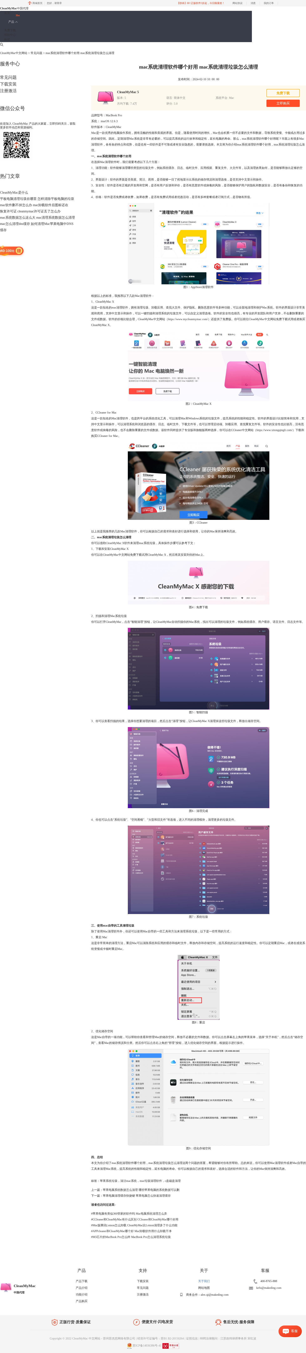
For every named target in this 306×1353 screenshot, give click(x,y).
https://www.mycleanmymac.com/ (188, 319)
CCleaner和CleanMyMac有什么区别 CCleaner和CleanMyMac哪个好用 (134, 1219)
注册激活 (8, 90)
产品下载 (81, 1281)
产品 (11, 21)
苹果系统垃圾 (108, 1180)
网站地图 (204, 1287)
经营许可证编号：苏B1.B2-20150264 (160, 1338)
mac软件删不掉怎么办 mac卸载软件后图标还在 (34, 205)
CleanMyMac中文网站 (13, 53)
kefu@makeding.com (268, 1287)
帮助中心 (10, 34)
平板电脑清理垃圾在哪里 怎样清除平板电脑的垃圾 (37, 199)
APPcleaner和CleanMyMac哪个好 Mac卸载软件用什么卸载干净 (131, 1231)
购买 (7, 39)
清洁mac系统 (128, 1180)
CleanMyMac (114, 543)
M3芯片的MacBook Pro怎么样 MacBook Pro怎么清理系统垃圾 (131, 1237)
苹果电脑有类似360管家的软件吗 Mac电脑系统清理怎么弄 (129, 1213)
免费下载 (10, 30)
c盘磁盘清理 (173, 1180)
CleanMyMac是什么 (14, 192)
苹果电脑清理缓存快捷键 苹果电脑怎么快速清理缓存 (137, 1195)
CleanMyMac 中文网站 (86, 1338)
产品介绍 (81, 1287)
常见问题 (36, 53)
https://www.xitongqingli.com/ (274, 430)
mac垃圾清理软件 (151, 1180)
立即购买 (283, 103)
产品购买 (81, 1301)
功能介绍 (81, 1294)
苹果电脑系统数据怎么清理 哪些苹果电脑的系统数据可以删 (141, 1189)
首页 (7, 13)
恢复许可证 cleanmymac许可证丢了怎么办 (30, 211)
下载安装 (8, 84)
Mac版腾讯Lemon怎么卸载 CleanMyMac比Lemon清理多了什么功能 (134, 1225)
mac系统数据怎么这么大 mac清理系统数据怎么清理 (37, 217)
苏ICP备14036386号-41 (147, 1345)
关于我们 (204, 1281)
